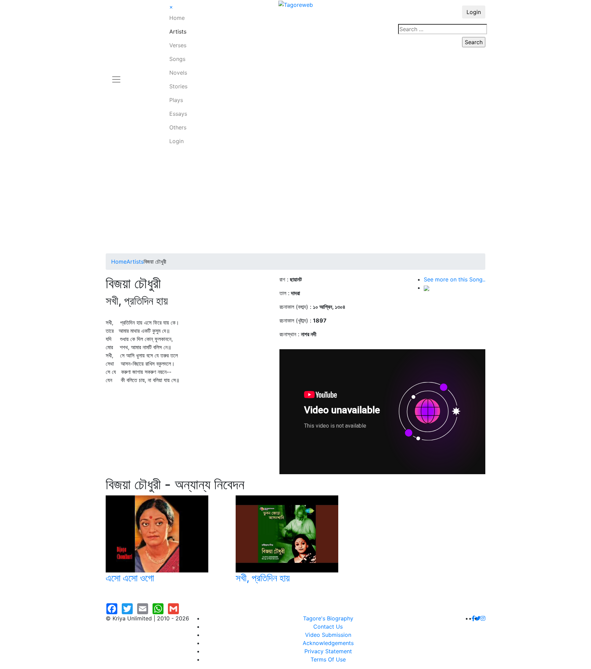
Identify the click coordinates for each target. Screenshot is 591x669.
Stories (178, 86)
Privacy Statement (328, 651)
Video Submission (328, 634)
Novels (178, 72)
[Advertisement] (295, 202)
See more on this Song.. (454, 279)
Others (177, 127)
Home (177, 17)
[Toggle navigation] (116, 75)
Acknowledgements (328, 643)
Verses (177, 45)
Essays (178, 113)
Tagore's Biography (328, 618)
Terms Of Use (328, 659)
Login (176, 141)
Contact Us (328, 626)
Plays (176, 100)
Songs (177, 58)
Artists (177, 31)
